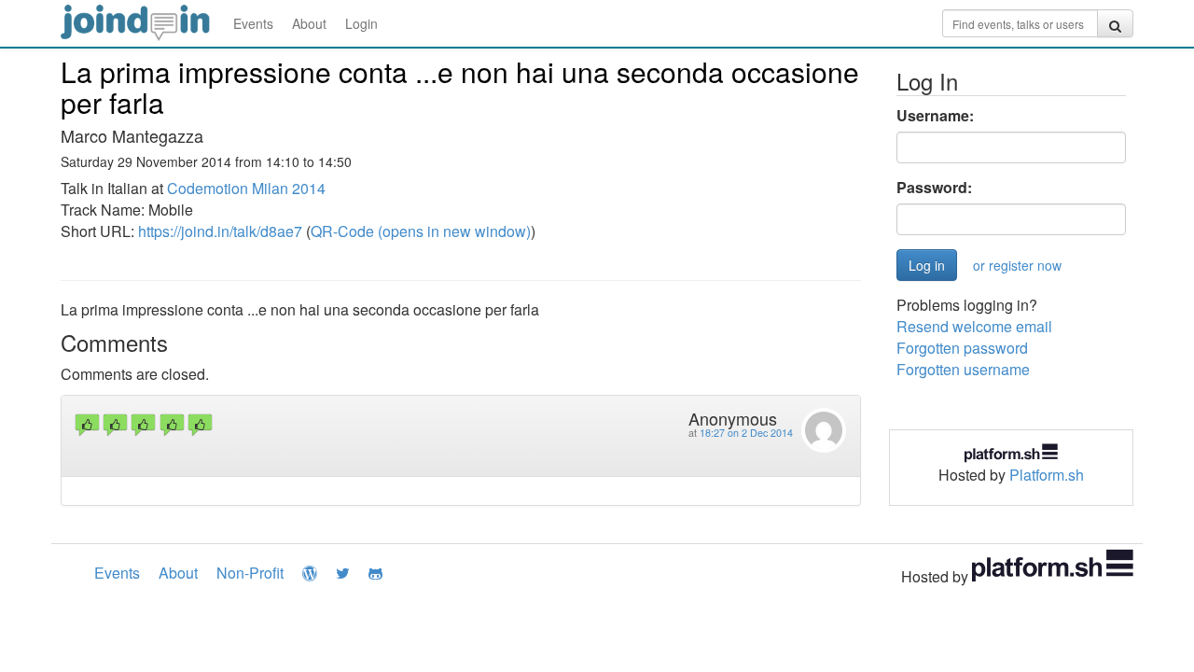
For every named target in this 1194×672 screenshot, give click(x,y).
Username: (935, 115)
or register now (1017, 265)
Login (361, 23)
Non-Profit (250, 572)
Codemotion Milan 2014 (246, 188)
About (309, 23)
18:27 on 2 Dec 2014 (746, 433)
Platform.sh (1046, 474)
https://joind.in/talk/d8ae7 (220, 231)
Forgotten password (962, 347)
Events (253, 23)
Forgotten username (963, 369)
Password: (934, 187)
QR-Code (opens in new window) (421, 231)
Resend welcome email (974, 326)
